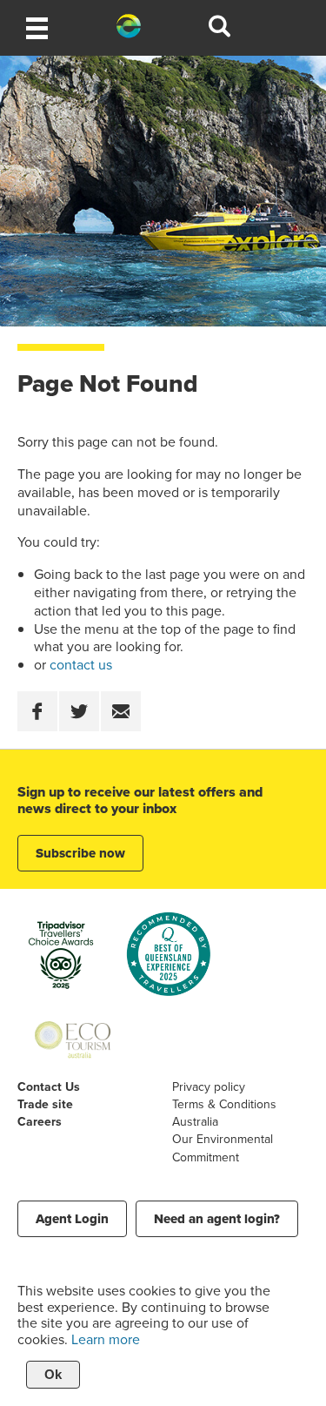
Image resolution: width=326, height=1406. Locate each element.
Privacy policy (208, 1086)
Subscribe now (80, 853)
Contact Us (48, 1086)
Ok (53, 1374)
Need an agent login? (217, 1218)
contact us (81, 664)
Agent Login (72, 1218)
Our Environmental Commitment (222, 1147)
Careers (39, 1121)
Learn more (105, 1339)
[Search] (219, 28)
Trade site (45, 1104)
